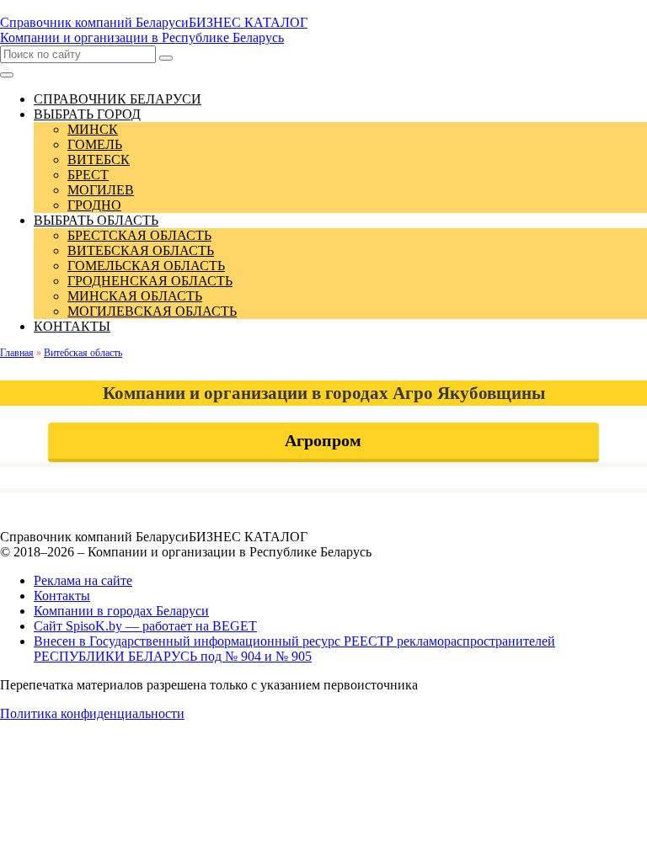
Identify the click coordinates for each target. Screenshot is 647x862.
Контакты (62, 595)
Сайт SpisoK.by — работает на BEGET (145, 626)
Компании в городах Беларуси (121, 611)
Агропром (323, 440)
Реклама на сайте (83, 580)
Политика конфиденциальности (92, 713)
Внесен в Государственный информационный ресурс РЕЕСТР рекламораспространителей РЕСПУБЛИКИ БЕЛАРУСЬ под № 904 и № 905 (294, 648)
